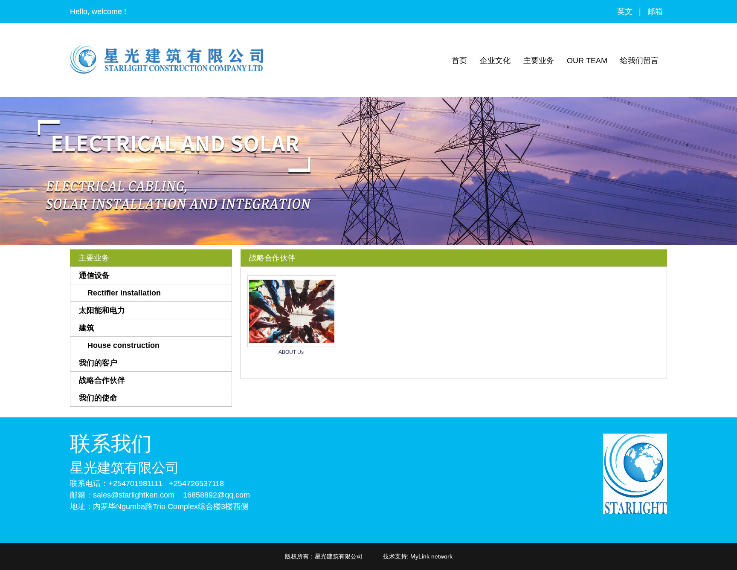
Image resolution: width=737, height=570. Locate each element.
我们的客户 (98, 363)
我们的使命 (98, 398)
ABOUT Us (291, 352)
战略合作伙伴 (102, 380)
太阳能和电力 (102, 310)
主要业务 (538, 60)
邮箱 (655, 11)
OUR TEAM (587, 60)
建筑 (86, 328)
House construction (123, 345)
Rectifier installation (124, 293)
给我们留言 (639, 60)
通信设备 (94, 275)
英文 (625, 11)
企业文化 (495, 60)
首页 (459, 60)
